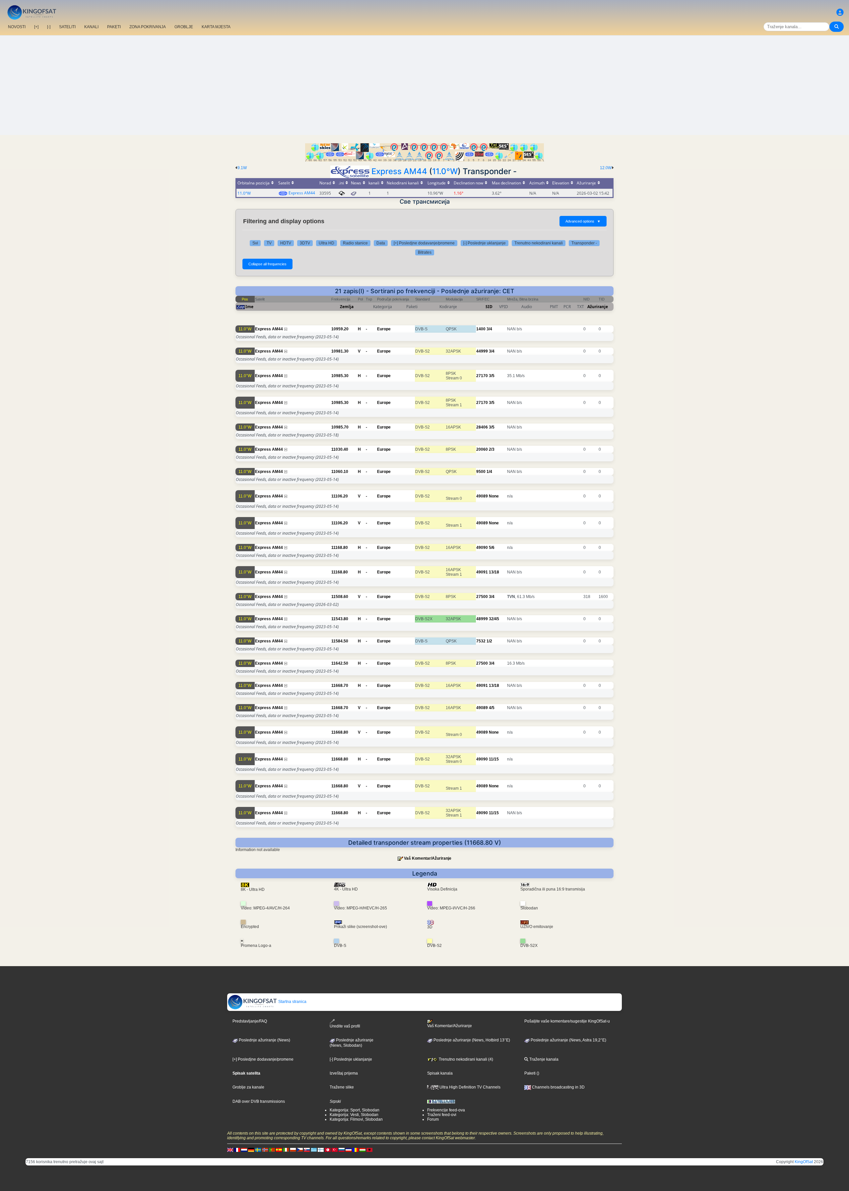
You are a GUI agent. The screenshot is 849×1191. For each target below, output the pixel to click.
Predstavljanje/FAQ (249, 1021)
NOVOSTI (17, 27)
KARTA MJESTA (216, 27)
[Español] (279, 1149)
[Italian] (286, 1149)
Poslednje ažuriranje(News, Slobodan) (351, 1043)
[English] (230, 1149)
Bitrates (424, 252)
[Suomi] (321, 1149)
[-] (48, 27)
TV (269, 243)
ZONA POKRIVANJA (147, 27)
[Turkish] (335, 1149)
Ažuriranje (597, 306)
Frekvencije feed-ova (446, 1110)
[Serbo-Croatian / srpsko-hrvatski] (349, 1149)
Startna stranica (291, 1001)
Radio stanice (355, 243)
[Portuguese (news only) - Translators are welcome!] (272, 1149)
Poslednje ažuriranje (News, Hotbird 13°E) (471, 1040)
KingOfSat (804, 1161)
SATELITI (67, 27)
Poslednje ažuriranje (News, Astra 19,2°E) (568, 1040)
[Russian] (342, 1149)
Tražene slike (342, 1087)
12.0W (606, 167)
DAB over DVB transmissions (258, 1101)
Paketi (530, 1073)
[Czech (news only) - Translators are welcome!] (300, 1149)
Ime (249, 306)
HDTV (285, 243)
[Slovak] (307, 1149)
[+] (36, 27)
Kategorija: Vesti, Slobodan (354, 1114)
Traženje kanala (543, 1059)
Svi (255, 243)
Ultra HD (326, 243)
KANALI (91, 27)
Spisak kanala (440, 1073)
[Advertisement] (424, 85)
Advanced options (583, 221)
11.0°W (445, 171)
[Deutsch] (251, 1149)
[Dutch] (244, 1149)
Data (380, 243)
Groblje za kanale (248, 1087)
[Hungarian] (362, 1149)
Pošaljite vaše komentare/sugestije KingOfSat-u (567, 1021)
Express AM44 (399, 171)
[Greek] (314, 1149)
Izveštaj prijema (344, 1073)
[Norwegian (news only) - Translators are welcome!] (265, 1149)
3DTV (305, 243)
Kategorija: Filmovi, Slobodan (356, 1119)
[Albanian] (369, 1149)
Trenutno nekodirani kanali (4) (465, 1059)
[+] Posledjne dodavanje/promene (424, 243)
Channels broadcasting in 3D (558, 1087)
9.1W (242, 167)
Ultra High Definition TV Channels (469, 1087)
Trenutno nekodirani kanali (538, 243)
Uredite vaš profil (345, 1026)
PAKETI (114, 27)
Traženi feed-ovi (441, 1114)
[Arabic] (328, 1149)
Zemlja (347, 306)
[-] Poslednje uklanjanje (484, 243)
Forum (433, 1119)
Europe (384, 329)
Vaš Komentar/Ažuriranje (427, 858)
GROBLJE (183, 27)
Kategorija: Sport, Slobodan (354, 1110)
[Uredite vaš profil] (840, 12)
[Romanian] (356, 1149)
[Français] (237, 1149)
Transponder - (584, 243)
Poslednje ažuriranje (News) (264, 1040)
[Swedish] (258, 1149)
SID (489, 306)
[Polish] (293, 1149)
